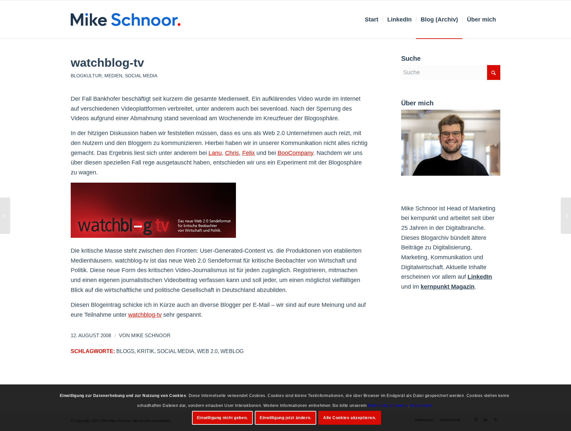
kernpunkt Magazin (448, 286)
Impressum (421, 405)
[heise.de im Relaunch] (5, 216)
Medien (113, 75)
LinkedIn (480, 276)
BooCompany (295, 153)
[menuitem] (372, 19)
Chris (232, 153)
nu (218, 153)
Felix (248, 153)
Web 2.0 (207, 351)
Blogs (125, 351)
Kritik (145, 351)
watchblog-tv (145, 314)
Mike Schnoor (151, 335)
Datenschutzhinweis (388, 405)
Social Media (141, 75)
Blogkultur (86, 75)
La (212, 153)
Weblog (232, 351)
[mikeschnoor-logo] (125, 19)
